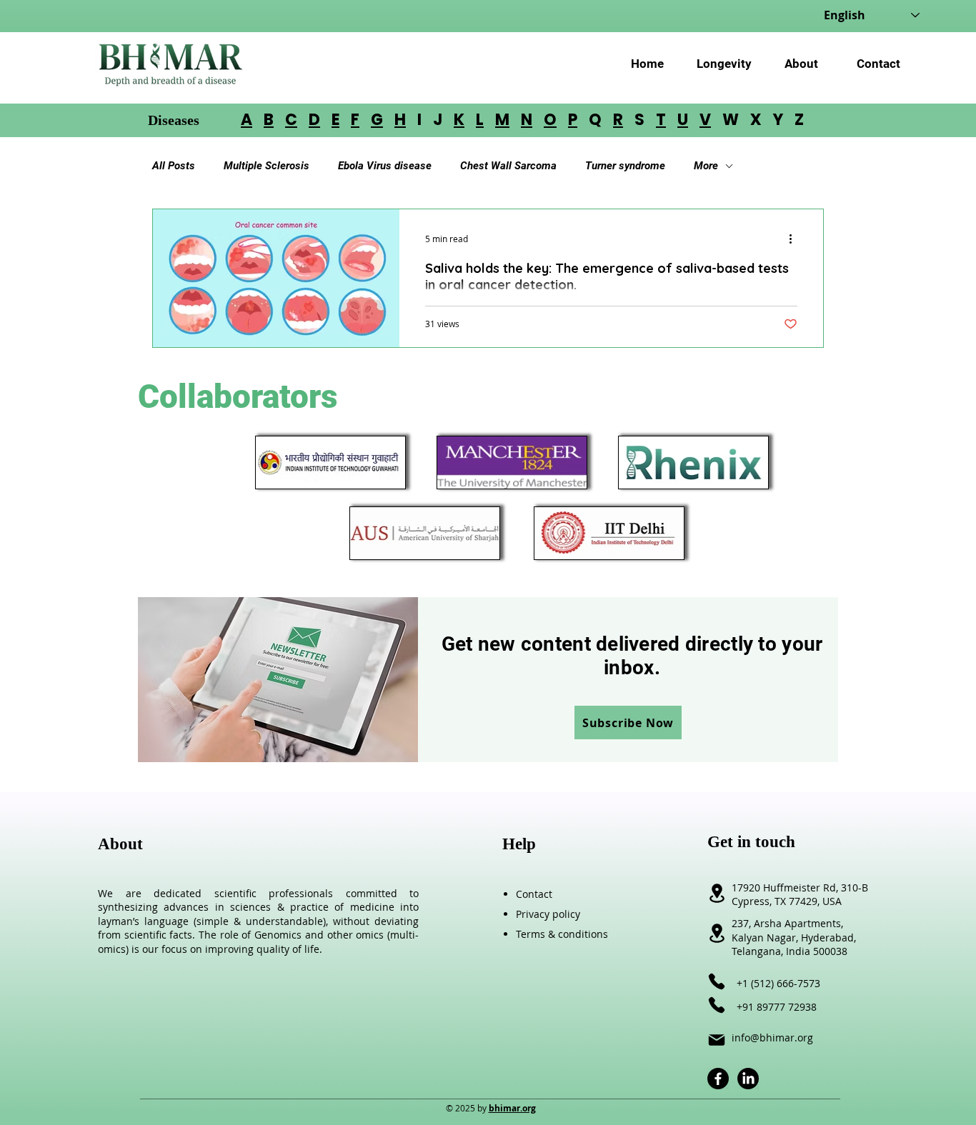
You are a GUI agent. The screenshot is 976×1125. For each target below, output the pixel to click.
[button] (628, 722)
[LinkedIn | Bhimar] (748, 1078)
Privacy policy (548, 914)
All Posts (173, 165)
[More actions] (795, 238)
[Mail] (716, 1040)
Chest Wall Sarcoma (508, 165)
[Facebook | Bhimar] (718, 1078)
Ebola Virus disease (385, 165)
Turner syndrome (625, 165)
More (706, 165)
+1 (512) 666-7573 (778, 983)
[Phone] (716, 981)
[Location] (716, 933)
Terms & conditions (562, 934)
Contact (534, 894)
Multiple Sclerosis (266, 165)
